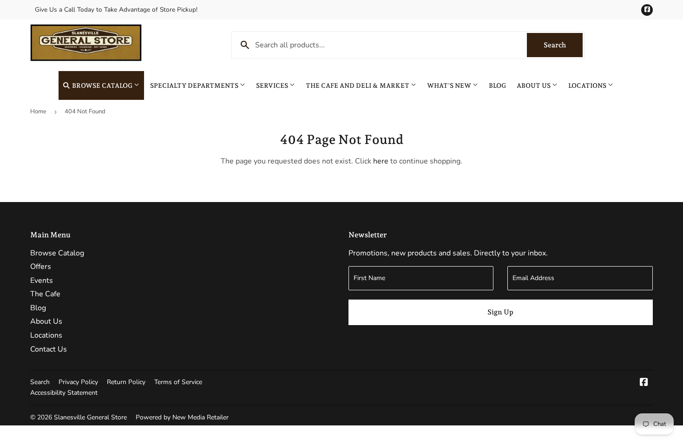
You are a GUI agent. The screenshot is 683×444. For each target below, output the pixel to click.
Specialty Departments (195, 85)
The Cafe (45, 294)
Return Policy (126, 382)
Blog (497, 85)
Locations (588, 85)
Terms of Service (178, 382)
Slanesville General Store (90, 417)
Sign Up (500, 312)
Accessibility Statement (64, 392)
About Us (534, 85)
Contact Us (48, 349)
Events (41, 280)
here (380, 161)
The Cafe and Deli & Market (358, 85)
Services (272, 85)
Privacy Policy (78, 382)
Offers (40, 266)
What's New (450, 85)
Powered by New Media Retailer (182, 417)
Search (563, 45)
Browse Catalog (102, 85)
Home (38, 111)
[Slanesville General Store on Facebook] (644, 383)
